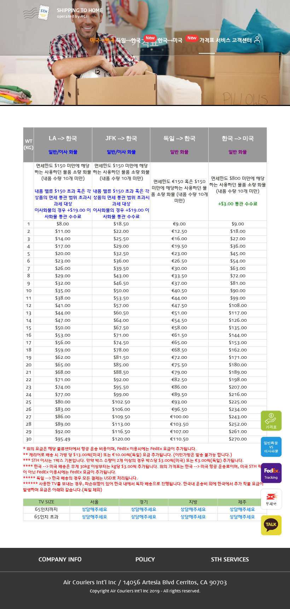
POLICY (145, 560)
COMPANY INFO (60, 560)
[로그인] (257, 40)
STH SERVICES (230, 560)
